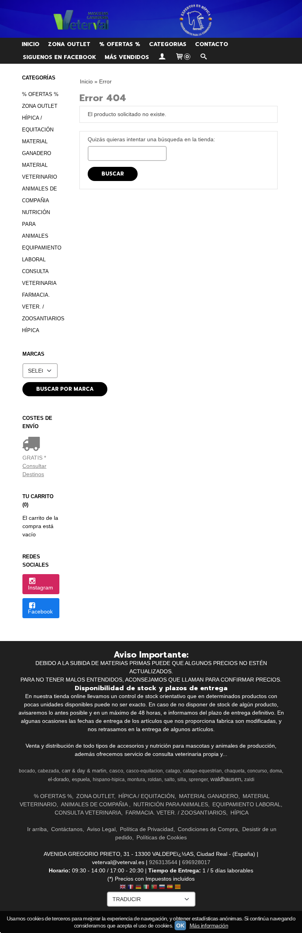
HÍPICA (30, 330)
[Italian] (146, 887)
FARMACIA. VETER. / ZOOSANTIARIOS (41, 306)
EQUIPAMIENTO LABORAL (41, 253)
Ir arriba (37, 829)
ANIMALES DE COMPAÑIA (39, 194)
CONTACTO (211, 44)
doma (276, 771)
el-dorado (58, 779)
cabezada (48, 771)
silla (181, 779)
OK (180, 925)
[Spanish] (170, 887)
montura (136, 779)
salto (169, 779)
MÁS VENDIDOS (127, 57)
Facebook (40, 611)
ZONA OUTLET (69, 44)
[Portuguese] (154, 887)
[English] (123, 887)
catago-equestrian (202, 771)
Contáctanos (67, 829)
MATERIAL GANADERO (36, 147)
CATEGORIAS (167, 44)
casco (116, 771)
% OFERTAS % (119, 44)
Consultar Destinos (34, 470)
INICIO (30, 44)
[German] (138, 887)
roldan (155, 779)
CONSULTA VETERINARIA (39, 277)
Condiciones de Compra (208, 829)
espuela (81, 779)
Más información (209, 925)
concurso (257, 771)
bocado (27, 771)
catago (173, 771)
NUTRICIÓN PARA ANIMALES (36, 224)
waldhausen (225, 779)
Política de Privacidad (146, 829)
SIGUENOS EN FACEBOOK (59, 57)
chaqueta (235, 771)
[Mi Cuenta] (162, 57)
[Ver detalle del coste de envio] (32, 445)
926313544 (163, 862)
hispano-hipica (109, 779)
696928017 (196, 862)
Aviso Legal (101, 829)
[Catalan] (178, 887)
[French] (130, 887)
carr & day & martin (84, 771)
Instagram (40, 587)
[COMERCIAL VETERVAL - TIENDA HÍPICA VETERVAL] (151, 19)
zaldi (249, 779)
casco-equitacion (144, 771)
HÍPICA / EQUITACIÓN (37, 124)
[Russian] (162, 887)
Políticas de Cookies (161, 837)
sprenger (198, 779)
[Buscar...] (203, 57)
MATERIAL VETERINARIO (39, 171)
